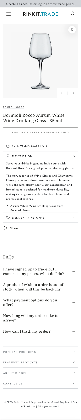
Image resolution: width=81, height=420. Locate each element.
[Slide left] (62, 93)
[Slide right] (73, 93)
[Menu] (8, 14)
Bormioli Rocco (13, 107)
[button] (72, 13)
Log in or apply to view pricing (40, 132)
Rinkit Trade (21, 402)
